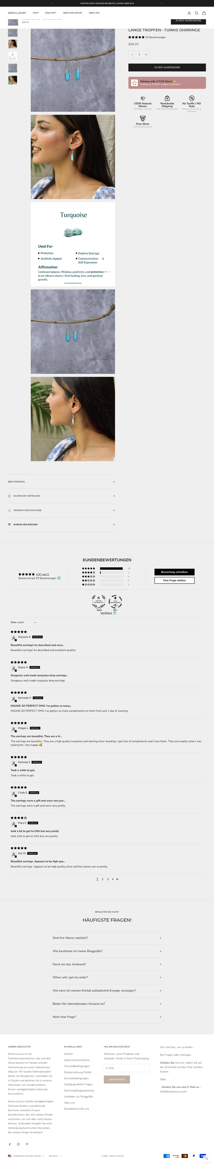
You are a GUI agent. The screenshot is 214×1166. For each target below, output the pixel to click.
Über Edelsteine (72, 13)
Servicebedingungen (76, 1078)
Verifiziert (106, 613)
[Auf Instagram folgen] (18, 1144)
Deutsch (53, 1156)
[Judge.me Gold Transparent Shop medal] (115, 602)
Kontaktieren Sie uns (76, 1109)
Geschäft (50, 13)
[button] (136, 37)
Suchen (68, 1054)
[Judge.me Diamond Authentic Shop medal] (98, 602)
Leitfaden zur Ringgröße (78, 1096)
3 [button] (108, 879)
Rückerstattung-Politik (77, 1072)
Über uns (94, 13)
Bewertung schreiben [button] (174, 572)
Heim (35, 13)
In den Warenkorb (167, 67)
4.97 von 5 (42, 574)
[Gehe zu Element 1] (12, 32)
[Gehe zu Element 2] (12, 44)
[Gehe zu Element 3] (12, 56)
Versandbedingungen (77, 1066)
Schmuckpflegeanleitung (79, 1090)
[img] (19, 632)
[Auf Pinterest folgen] (27, 1144)
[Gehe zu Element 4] (12, 68)
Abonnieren (117, 1079)
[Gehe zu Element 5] (12, 80)
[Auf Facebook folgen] (9, 1144)
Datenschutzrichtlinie (77, 1060)
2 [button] (102, 879)
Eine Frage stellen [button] (174, 580)
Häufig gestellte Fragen (78, 1084)
